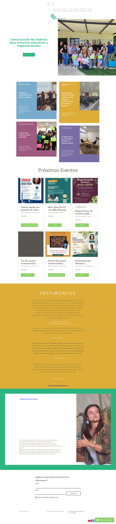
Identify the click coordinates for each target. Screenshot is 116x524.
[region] (36, 100)
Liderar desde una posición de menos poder (30, 208)
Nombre (37, 483)
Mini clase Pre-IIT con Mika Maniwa (57, 208)
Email (37, 490)
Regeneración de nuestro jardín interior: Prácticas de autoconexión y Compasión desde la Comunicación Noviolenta (85, 212)
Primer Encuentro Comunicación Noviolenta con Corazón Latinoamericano (57, 262)
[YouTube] (89, 521)
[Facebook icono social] (92, 521)
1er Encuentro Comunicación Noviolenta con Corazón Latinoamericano (29, 262)
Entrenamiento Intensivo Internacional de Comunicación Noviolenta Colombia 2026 (83, 262)
